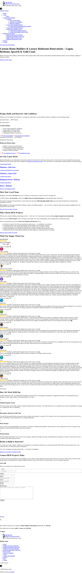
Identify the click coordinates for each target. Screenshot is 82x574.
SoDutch (12, 572)
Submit (2, 500)
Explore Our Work (12, 209)
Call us (10, 59)
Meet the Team (4, 209)
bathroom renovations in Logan (35, 161)
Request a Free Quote (5, 452)
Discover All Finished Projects (7, 188)
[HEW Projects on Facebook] (1, 9)
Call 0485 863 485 (16, 452)
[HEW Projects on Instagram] (3, 9)
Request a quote (4, 59)
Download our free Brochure (7, 45)
